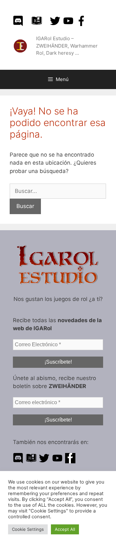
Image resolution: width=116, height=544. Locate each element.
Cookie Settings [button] (28, 529)
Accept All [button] (65, 529)
